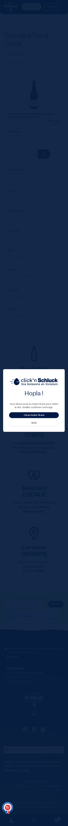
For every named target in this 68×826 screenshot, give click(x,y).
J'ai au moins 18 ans (33, 415)
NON (33, 422)
